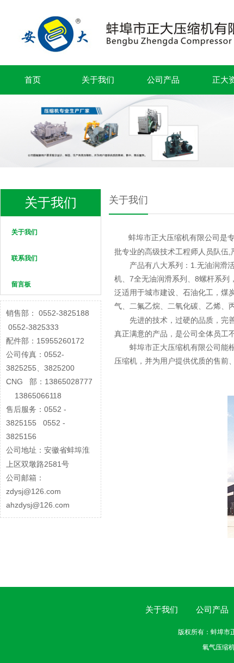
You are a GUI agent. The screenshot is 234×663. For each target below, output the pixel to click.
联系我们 (24, 258)
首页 (32, 79)
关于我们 (98, 79)
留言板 (21, 284)
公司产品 (163, 79)
